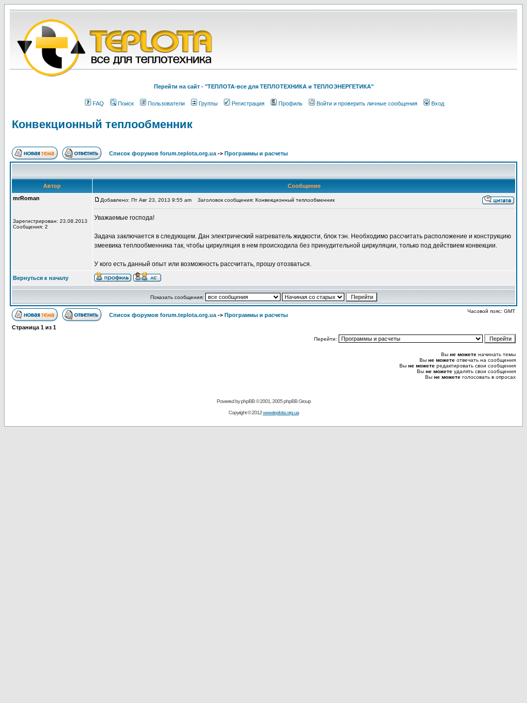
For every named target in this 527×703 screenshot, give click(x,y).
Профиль (290, 103)
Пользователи (166, 103)
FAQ (98, 103)
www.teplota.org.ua (281, 412)
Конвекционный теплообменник (102, 124)
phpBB (248, 401)
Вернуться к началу (40, 278)
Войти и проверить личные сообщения (367, 103)
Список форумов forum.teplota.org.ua (162, 153)
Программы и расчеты (256, 153)
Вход (437, 103)
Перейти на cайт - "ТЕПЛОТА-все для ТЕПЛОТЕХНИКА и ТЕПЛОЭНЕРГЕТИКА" (264, 86)
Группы (208, 103)
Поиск (126, 103)
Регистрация (248, 103)
